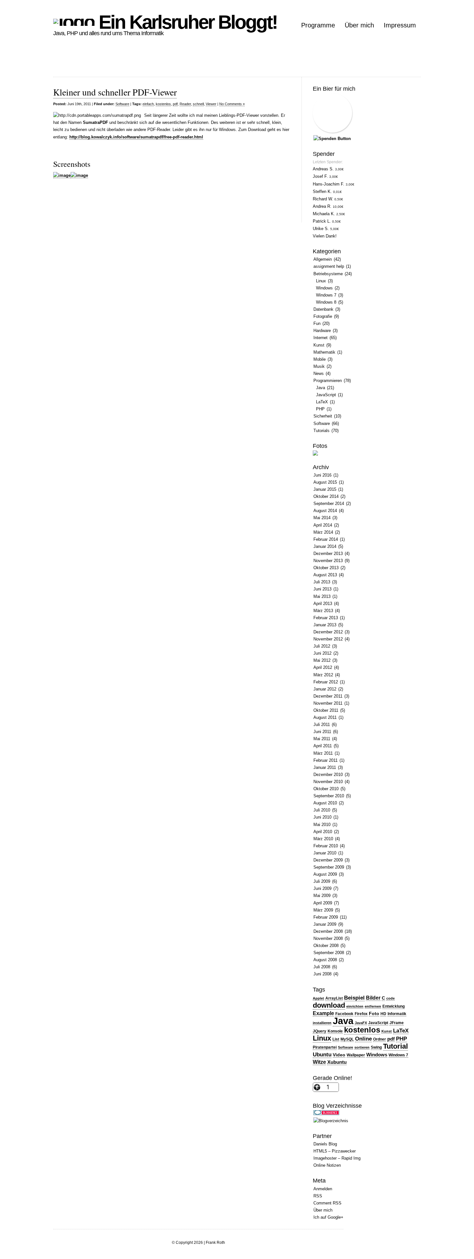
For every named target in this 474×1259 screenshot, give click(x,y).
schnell (198, 104)
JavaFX (361, 1023)
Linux (321, 280)
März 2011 (323, 753)
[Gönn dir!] (332, 138)
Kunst (318, 345)
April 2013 (322, 603)
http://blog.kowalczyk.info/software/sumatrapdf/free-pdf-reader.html (136, 137)
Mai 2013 (322, 596)
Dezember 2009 (328, 860)
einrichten (354, 1006)
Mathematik (324, 352)
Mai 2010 (322, 824)
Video (339, 1055)
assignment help (328, 266)
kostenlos (163, 104)
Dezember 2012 (328, 632)
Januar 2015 (324, 489)
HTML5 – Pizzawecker (334, 1151)
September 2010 (328, 795)
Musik (319, 366)
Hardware (322, 330)
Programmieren (327, 380)
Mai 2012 (322, 660)
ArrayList (334, 998)
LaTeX (322, 401)
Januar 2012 (324, 689)
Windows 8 (326, 302)
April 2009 (322, 903)
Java (320, 387)
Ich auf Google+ (328, 1217)
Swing (376, 1047)
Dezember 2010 (328, 774)
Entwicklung (393, 1006)
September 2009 (328, 867)
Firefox (361, 1014)
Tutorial (395, 1046)
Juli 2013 (321, 581)
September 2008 (328, 952)
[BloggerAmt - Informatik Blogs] (331, 1121)
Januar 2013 (324, 624)
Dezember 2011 (327, 696)
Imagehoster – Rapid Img (336, 1158)
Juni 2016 (322, 475)
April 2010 (322, 831)
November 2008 (328, 938)
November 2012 (328, 639)
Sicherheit (322, 416)
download (329, 1005)
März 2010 (323, 838)
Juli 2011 (321, 724)
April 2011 (322, 745)
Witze (319, 1062)
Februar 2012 (325, 682)
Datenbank (323, 309)
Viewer (211, 104)
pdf (175, 104)
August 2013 (325, 574)
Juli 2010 (321, 810)
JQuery (319, 1031)
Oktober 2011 (325, 710)
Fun (317, 323)
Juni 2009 (322, 888)
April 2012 (322, 667)
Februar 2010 (325, 845)
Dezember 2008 (328, 931)
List (335, 1039)
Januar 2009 (324, 924)
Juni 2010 (322, 817)
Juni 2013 (322, 589)
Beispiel (354, 997)
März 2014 (323, 532)
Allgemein (322, 259)
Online (363, 1039)
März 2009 (323, 910)
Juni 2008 (322, 974)
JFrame (397, 1023)
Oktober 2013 (326, 567)
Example (323, 1013)
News (318, 373)
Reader (185, 104)
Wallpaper (356, 1055)
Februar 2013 (325, 617)
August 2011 (325, 717)
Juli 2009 (321, 881)
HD (383, 1014)
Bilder (373, 998)
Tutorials (321, 430)
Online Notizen (327, 1165)
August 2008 (325, 959)
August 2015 (325, 482)
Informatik (397, 1014)
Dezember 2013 (328, 553)
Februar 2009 (325, 917)
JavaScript (326, 394)
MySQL (347, 1039)
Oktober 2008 (326, 945)
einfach (148, 104)
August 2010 (325, 803)
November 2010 (328, 781)
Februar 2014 (325, 539)
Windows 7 (326, 295)
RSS (317, 1196)
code (390, 998)
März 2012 (323, 674)
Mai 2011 (321, 738)
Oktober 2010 (326, 788)
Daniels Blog (325, 1144)
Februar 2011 (325, 760)
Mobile (319, 359)
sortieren (362, 1047)
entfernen (373, 1006)
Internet (320, 337)
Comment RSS (327, 1203)
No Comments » (232, 104)
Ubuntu (322, 1054)
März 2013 (323, 610)
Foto (374, 1013)
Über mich (359, 25)
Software (122, 104)
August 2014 (325, 510)
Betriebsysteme (328, 273)
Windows (324, 288)
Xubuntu (337, 1062)
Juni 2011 (322, 731)
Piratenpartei (325, 1047)
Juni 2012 (322, 653)
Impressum (400, 25)
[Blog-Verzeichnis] (326, 1114)
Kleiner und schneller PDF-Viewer (115, 92)
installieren (322, 1023)
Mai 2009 (322, 895)
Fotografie (322, 316)
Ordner (379, 1039)
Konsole (335, 1031)
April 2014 (322, 525)
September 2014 (328, 503)
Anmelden (322, 1188)
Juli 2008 (321, 966)
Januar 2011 (324, 767)
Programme (318, 25)
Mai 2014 (322, 517)
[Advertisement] (170, 62)
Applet (318, 998)
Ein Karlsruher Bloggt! (185, 22)
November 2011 (327, 703)
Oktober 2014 (326, 496)
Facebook (344, 1014)
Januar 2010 (324, 853)
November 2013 (328, 560)
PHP (320, 409)
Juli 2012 (321, 646)
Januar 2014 (324, 546)
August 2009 (325, 874)
